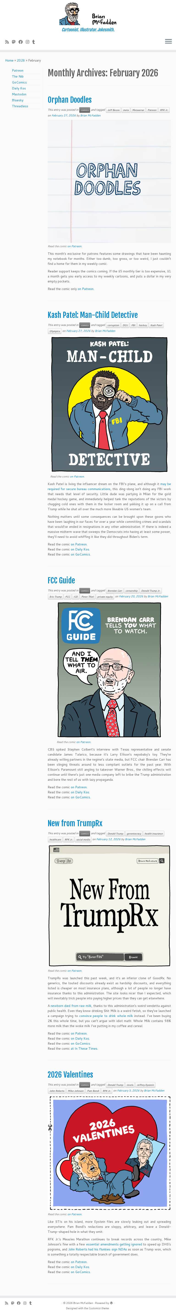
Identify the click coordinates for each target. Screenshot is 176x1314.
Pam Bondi (93, 1090)
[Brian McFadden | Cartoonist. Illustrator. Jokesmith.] (88, 13)
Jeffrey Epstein (145, 1084)
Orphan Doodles (70, 100)
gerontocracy (134, 833)
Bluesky (17, 100)
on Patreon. (74, 246)
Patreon (17, 70)
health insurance (154, 833)
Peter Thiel (87, 596)
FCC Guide (61, 580)
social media (83, 839)
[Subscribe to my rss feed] (8, 42)
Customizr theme (99, 1308)
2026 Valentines (70, 1074)
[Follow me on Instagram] (29, 42)
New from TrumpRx (75, 823)
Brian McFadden (90, 115)
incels (130, 1084)
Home (9, 60)
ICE (76, 596)
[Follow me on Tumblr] (35, 42)
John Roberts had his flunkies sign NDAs (97, 1249)
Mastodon (19, 94)
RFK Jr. (164, 110)
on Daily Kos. (80, 549)
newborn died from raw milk (71, 1005)
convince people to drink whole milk (106, 1016)
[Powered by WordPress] (111, 1302)
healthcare (55, 839)
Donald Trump (115, 833)
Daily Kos (19, 88)
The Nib (18, 76)
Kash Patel (156, 325)
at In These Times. (84, 1048)
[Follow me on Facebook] (22, 42)
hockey (143, 325)
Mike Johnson (75, 1090)
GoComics (19, 82)
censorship (132, 590)
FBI (133, 325)
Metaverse (138, 110)
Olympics (55, 331)
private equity (105, 596)
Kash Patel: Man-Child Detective (93, 315)
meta (126, 110)
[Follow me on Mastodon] (15, 42)
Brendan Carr (114, 590)
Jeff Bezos (113, 110)
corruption (113, 325)
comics (84, 110)
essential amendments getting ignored (114, 1244)
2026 (21, 60)
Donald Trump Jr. (150, 590)
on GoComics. (81, 554)
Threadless (20, 106)
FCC (67, 596)
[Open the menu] (168, 41)
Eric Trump (56, 596)
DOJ (125, 325)
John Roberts (57, 1090)
